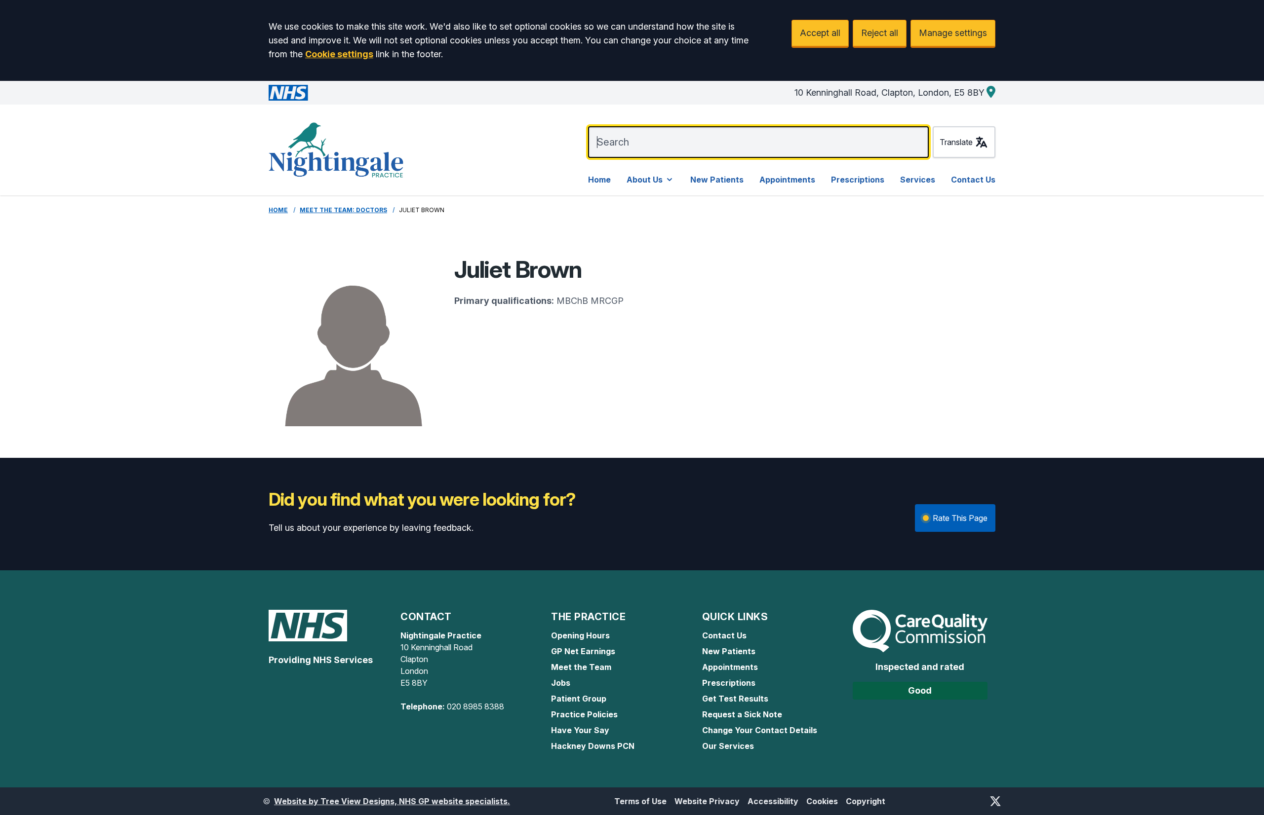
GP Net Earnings (583, 651)
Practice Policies (584, 714)
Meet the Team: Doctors (343, 210)
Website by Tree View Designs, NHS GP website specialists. (392, 801)
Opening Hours (580, 635)
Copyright (865, 801)
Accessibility (773, 801)
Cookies (822, 801)
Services (917, 180)
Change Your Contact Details (759, 730)
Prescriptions (857, 180)
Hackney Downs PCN (592, 746)
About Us (645, 180)
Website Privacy (707, 801)
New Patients (717, 180)
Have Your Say (580, 730)
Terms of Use (640, 801)
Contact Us (973, 180)
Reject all (879, 33)
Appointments (787, 180)
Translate (956, 142)
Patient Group (578, 699)
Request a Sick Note (742, 714)
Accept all (820, 33)
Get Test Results (735, 699)
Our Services (728, 746)
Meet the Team (581, 667)
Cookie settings (339, 54)
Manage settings (953, 33)
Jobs (560, 683)
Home (599, 180)
